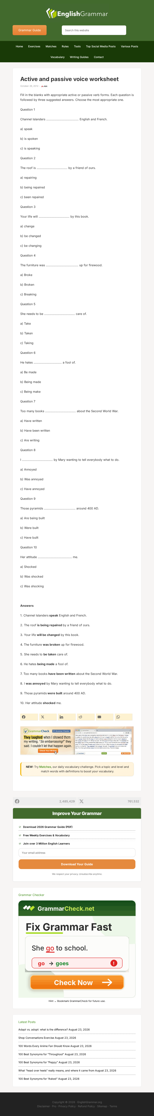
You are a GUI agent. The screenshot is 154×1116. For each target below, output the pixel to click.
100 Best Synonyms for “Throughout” (41, 1054)
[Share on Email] (104, 717)
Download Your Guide (77, 864)
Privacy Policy (67, 1106)
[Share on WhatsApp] (123, 717)
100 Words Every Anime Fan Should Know (44, 1046)
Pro (54, 1106)
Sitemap (102, 1106)
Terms (113, 1106)
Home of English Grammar (77, 13)
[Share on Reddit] (85, 717)
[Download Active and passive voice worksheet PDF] (44, 86)
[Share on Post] (48, 717)
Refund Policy (86, 1106)
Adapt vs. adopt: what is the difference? (43, 1029)
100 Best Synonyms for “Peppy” (38, 1062)
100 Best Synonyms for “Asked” (37, 1078)
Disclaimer (43, 1106)
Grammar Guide (29, 30)
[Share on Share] (29, 717)
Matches (45, 767)
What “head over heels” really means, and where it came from (56, 1070)
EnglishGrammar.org (89, 1102)
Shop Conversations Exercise (36, 1037)
